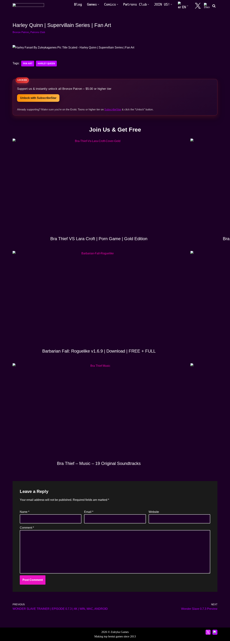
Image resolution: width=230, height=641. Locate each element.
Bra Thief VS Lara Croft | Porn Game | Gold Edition (98, 238)
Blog (78, 4)
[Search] (214, 6)
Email (88, 511)
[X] (197, 5)
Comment (27, 527)
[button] (98, 4)
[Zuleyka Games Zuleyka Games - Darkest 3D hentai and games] (28, 5)
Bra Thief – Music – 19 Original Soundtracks (99, 463)
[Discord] (206, 5)
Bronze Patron (21, 32)
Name (24, 511)
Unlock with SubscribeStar (38, 97)
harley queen (46, 63)
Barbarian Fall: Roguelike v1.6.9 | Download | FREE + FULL (99, 351)
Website (154, 511)
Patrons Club (37, 32)
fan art (27, 63)
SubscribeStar (112, 109)
